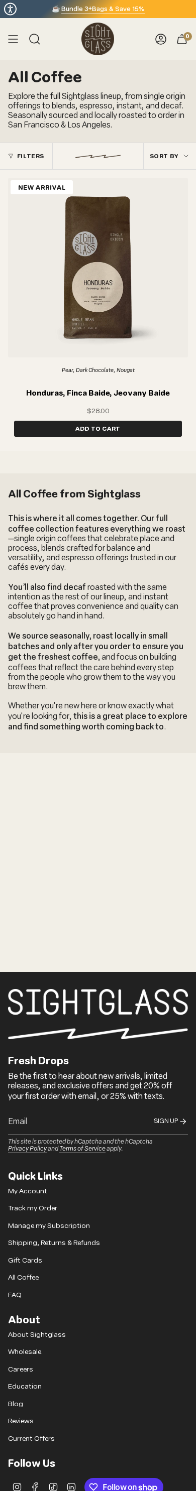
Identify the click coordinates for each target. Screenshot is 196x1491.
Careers (20, 1369)
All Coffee (23, 1277)
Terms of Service (82, 1148)
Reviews (21, 1421)
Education (25, 1386)
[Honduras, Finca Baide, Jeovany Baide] (98, 267)
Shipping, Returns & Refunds (54, 1242)
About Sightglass (37, 1334)
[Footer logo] (98, 1014)
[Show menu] (13, 39)
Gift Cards (25, 1260)
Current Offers (31, 1438)
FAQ (15, 1295)
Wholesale (24, 1351)
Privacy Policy (27, 1148)
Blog (15, 1404)
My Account (27, 1191)
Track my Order (32, 1208)
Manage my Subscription (49, 1225)
